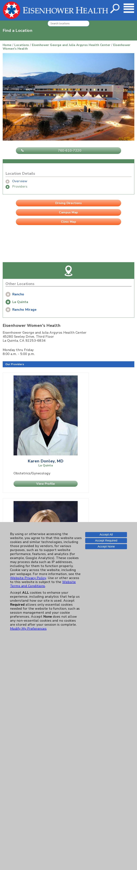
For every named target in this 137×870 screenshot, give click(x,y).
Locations (21, 45)
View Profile (45, 484)
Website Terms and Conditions (43, 584)
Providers (19, 186)
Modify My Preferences (28, 628)
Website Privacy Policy (28, 578)
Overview (19, 181)
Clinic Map (68, 222)
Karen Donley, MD (45, 461)
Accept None (106, 546)
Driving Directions (68, 203)
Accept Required (106, 540)
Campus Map (68, 212)
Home (7, 45)
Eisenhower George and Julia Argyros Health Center (71, 45)
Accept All (106, 534)
